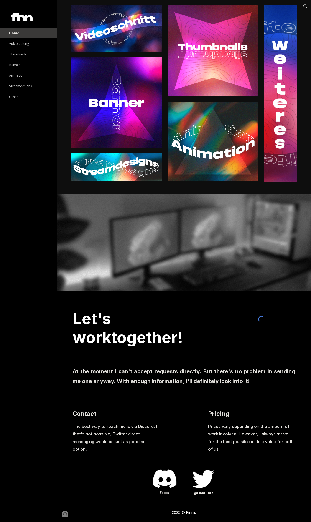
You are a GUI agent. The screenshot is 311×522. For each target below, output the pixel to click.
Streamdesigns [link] (20, 86)
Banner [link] (14, 64)
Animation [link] (16, 75)
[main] (145, 328)
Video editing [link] (19, 43)
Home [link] (14, 32)
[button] (305, 6)
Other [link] (13, 96)
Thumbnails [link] (18, 54)
